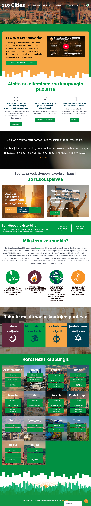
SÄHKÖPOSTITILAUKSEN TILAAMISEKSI (21, 63)
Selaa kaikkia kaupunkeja (45, 119)
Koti (29, 5)
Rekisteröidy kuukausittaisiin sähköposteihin (63, 228)
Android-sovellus (13, 379)
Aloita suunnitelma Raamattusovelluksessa (23, 209)
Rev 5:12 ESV (45, 157)
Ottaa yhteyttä (72, 5)
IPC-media (64, 500)
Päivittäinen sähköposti (12, 384)
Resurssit (58, 5)
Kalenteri (74, 119)
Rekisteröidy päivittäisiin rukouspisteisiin (80, 228)
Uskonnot (47, 5)
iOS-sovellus (13, 375)
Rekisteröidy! (16, 124)
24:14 (38, 248)
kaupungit (37, 5)
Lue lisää (35, 208)
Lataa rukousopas (11, 208)
